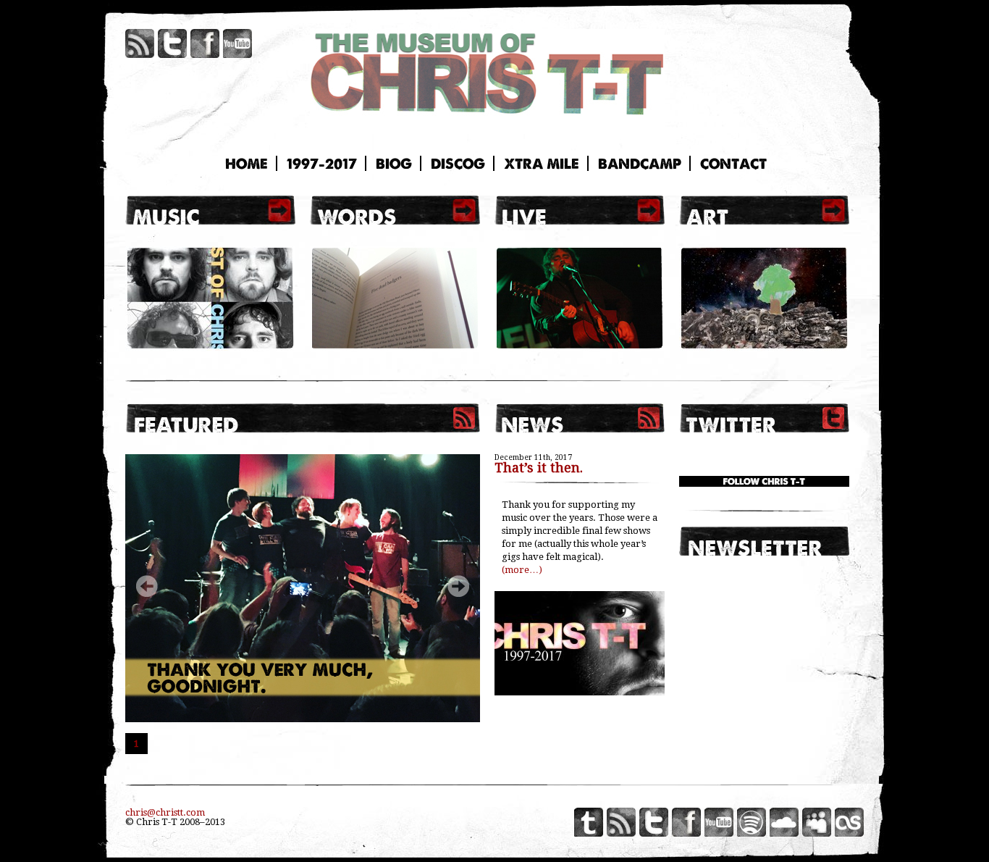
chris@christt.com (165, 812)
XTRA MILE (541, 163)
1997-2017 (322, 163)
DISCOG (458, 163)
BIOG (394, 163)
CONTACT (733, 163)
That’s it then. (538, 467)
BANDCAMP (639, 163)
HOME (246, 163)
